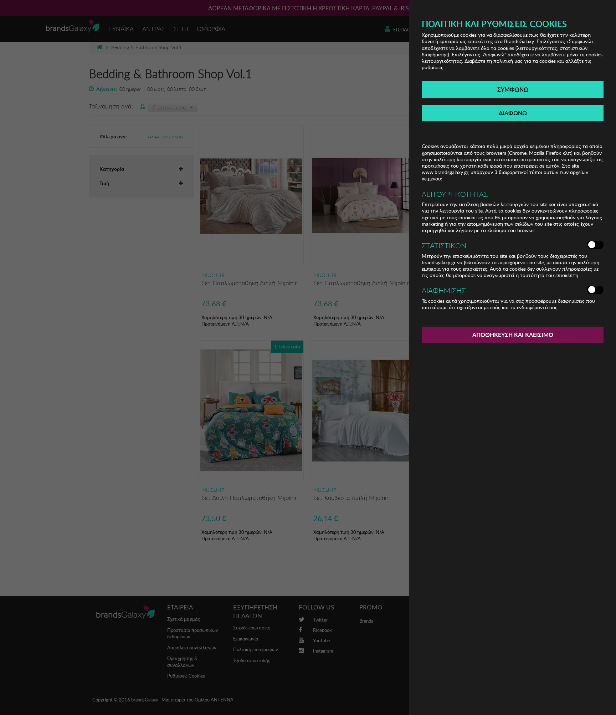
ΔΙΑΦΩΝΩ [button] (513, 113)
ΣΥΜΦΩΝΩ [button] (512, 89)
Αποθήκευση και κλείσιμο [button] (512, 335)
